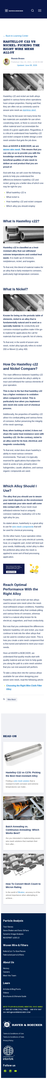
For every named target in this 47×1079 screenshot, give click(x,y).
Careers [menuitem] (6, 972)
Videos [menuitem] (6, 993)
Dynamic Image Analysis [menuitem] (13, 934)
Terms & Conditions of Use (13, 1034)
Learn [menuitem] (6, 983)
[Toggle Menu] (39, 10)
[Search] (32, 10)
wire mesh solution (21, 781)
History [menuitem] (6, 968)
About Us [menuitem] (8, 962)
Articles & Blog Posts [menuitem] (12, 989)
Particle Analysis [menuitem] (13, 920)
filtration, (21, 892)
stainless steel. (29, 110)
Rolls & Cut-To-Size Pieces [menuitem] (14, 951)
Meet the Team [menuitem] (9, 976)
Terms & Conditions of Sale (13, 1037)
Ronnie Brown (17, 58)
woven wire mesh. (12, 149)
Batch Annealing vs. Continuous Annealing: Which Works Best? (22, 829)
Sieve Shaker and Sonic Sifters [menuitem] (16, 930)
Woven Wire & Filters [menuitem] (15, 945)
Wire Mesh (12, 700)
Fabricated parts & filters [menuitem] (13, 955)
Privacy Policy (8, 1041)
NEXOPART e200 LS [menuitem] (11, 938)
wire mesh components (23, 527)
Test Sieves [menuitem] (8, 927)
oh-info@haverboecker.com (16, 1012)
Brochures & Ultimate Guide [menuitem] (14, 996)
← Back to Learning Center (15, 36)
